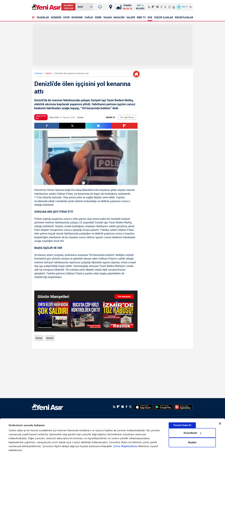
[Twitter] (165, 5)
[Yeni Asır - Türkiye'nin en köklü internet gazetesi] (46, 7)
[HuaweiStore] (183, 406)
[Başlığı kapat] (220, 423)
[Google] (127, 117)
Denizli (48, 73)
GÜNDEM (56, 17)
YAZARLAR (43, 17)
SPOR (66, 17)
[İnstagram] (169, 5)
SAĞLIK (88, 17)
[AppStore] (143, 406)
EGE (150, 17)
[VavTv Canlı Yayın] (182, 6)
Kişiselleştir (190, 432)
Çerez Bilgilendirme (125, 446)
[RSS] (149, 5)
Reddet (192, 442)
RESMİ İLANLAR (184, 17)
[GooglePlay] (163, 406)
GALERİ (131, 17)
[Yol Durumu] (110, 6)
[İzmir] (100, 6)
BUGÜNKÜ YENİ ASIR (68, 7)
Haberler (38, 73)
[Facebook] (161, 5)
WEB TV (141, 17)
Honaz (51, 190)
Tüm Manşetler (124, 296)
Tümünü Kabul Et (182, 425)
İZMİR (98, 17)
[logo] (47, 406)
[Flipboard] (153, 5)
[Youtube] (173, 5)
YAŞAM (107, 17)
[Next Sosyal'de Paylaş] (157, 5)
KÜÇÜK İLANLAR (163, 17)
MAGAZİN (119, 17)
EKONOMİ (77, 17)
